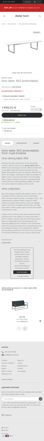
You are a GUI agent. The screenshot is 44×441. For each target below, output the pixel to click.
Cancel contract (7, 379)
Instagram (8, 415)
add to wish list (8, 120)
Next (25, 328)
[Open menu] (4, 16)
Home (3, 24)
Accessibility (22, 371)
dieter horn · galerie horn (22, 16)
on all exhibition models (22, 8)
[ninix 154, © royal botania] (22, 313)
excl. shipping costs (15, 110)
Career (20, 363)
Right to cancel (7, 371)
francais (5, 430)
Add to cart (22, 115)
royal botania (12, 24)
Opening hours (22, 366)
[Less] (32, 110)
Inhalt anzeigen (22, 272)
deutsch (5, 427)
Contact (20, 368)
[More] (40, 110)
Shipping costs (7, 374)
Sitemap (4, 360)
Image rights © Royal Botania (22, 73)
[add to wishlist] (40, 321)
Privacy (4, 366)
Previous (19, 328)
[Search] (39, 16)
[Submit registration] (40, 399)
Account (28, 2)
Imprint (4, 368)
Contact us (7, 131)
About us (21, 360)
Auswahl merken (22, 276)
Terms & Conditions (8, 363)
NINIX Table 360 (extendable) (27, 24)
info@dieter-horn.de (12, 355)
